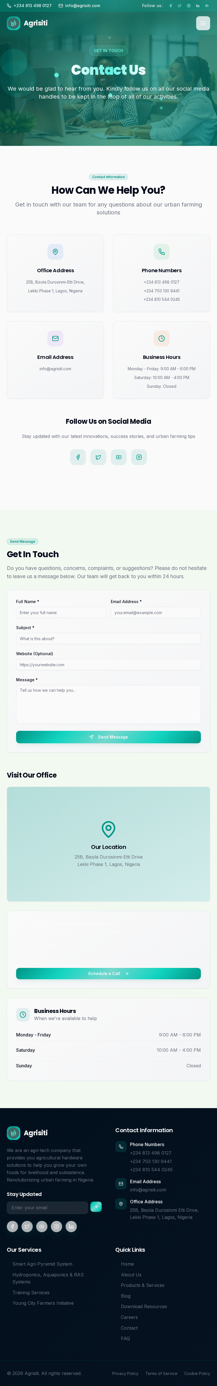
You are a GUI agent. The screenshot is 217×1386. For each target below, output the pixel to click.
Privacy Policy (125, 1373)
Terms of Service (161, 1373)
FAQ (125, 1338)
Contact (129, 1328)
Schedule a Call (104, 973)
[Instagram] (139, 457)
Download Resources (144, 1306)
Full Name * (27, 601)
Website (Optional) (34, 653)
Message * (27, 679)
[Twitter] (98, 457)
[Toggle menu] (203, 23)
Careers (129, 1317)
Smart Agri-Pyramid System (42, 1264)
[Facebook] (78, 457)
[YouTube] (119, 457)
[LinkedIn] (71, 1226)
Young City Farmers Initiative (43, 1303)
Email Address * (126, 601)
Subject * (25, 627)
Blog (126, 1296)
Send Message (113, 736)
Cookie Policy (197, 1373)
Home (127, 1264)
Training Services (30, 1292)
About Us (131, 1275)
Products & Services (142, 1285)
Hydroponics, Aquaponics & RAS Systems (48, 1278)
